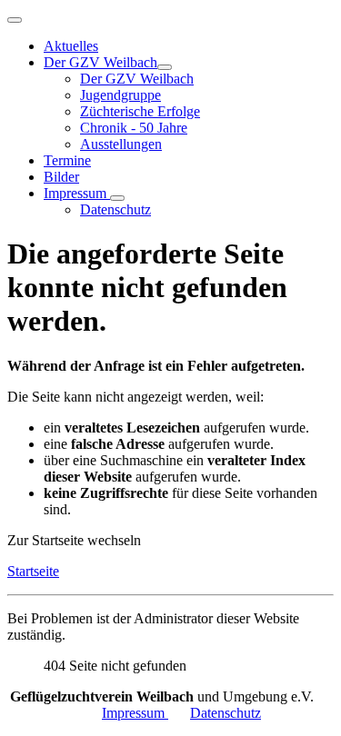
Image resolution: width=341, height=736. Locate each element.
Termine (67, 160)
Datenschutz (115, 209)
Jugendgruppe (120, 95)
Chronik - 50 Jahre (133, 127)
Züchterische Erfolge (140, 111)
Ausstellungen (121, 144)
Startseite (33, 571)
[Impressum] (117, 198)
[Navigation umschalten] (14, 20)
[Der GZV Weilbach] (164, 67)
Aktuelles (71, 46)
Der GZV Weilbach (100, 62)
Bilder (61, 176)
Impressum (77, 193)
